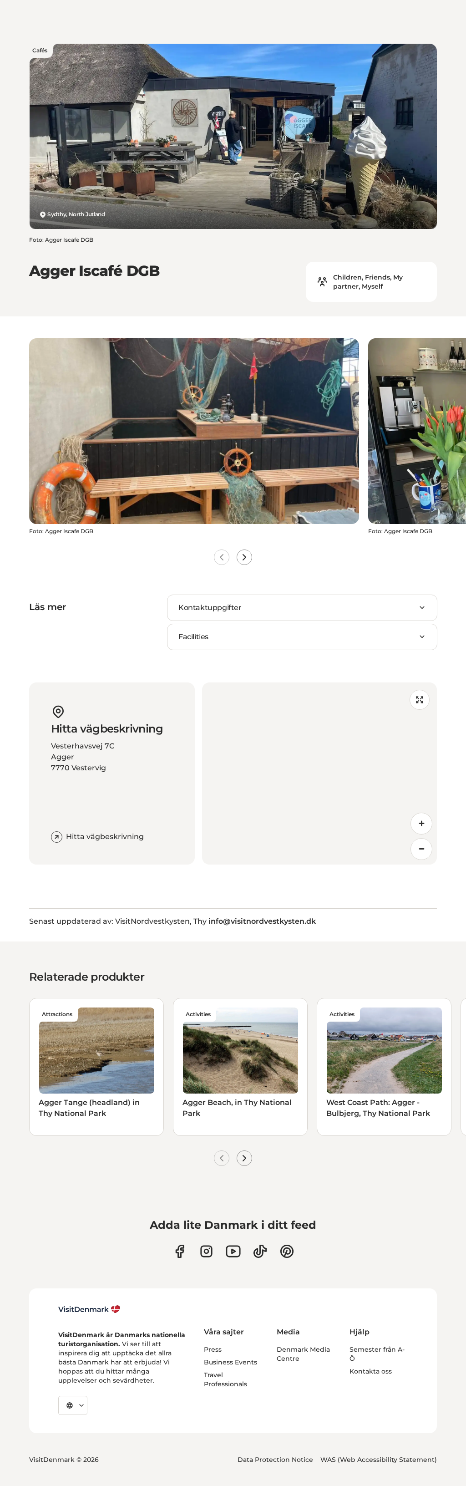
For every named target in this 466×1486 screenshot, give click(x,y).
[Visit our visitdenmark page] (233, 1251)
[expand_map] (420, 700)
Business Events (230, 1362)
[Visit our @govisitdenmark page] (260, 1251)
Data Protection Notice (275, 1459)
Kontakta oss (371, 1371)
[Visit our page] (206, 1251)
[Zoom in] (421, 824)
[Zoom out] (421, 849)
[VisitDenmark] (89, 1309)
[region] (319, 773)
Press (213, 1349)
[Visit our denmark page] (179, 1251)
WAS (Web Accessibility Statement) (378, 1459)
